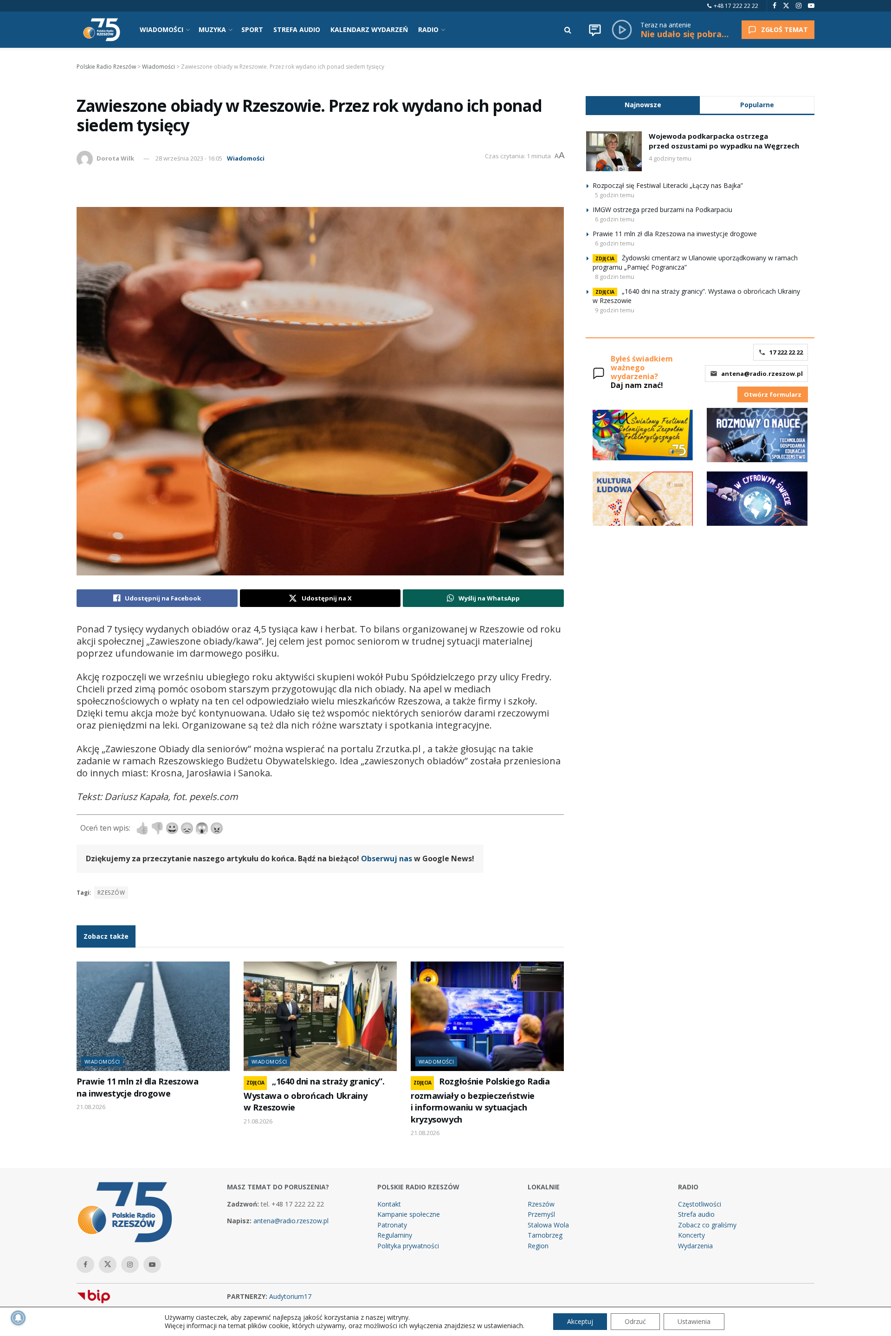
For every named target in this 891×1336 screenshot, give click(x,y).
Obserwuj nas (386, 858)
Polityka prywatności (408, 1245)
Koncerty (691, 1235)
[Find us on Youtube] (811, 6)
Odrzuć (635, 1321)
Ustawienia (694, 1321)
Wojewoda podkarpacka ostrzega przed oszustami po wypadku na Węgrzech (724, 140)
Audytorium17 (290, 1296)
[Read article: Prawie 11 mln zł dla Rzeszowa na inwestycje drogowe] (153, 1016)
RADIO (428, 29)
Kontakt (389, 1204)
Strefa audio (696, 1214)
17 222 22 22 (786, 352)
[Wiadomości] (595, 29)
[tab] (643, 104)
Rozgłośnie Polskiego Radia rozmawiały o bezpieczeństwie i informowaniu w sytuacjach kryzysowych (480, 1100)
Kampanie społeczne (408, 1214)
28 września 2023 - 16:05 (188, 158)
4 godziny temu (670, 158)
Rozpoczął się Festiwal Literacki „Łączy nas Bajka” (668, 185)
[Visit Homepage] (102, 29)
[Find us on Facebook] (774, 6)
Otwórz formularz (772, 394)
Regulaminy (394, 1235)
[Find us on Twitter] (786, 6)
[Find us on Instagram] (798, 6)
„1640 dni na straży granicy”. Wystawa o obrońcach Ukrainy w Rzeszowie (314, 1094)
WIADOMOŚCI (161, 29)
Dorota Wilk (115, 158)
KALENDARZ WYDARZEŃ (369, 29)
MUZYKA (212, 29)
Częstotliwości (699, 1204)
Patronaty (392, 1224)
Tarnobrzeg (545, 1235)
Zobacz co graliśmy (707, 1224)
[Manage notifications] (18, 1317)
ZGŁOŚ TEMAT (784, 29)
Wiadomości (246, 158)
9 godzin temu (614, 310)
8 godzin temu (614, 276)
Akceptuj (580, 1321)
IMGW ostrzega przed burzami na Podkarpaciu (662, 209)
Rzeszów (111, 893)
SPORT (252, 29)
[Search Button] (567, 30)
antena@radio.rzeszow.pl (762, 373)
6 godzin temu (614, 219)
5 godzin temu (614, 195)
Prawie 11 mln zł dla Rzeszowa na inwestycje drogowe (137, 1087)
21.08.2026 (91, 1107)
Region (538, 1245)
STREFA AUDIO (296, 29)
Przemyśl (541, 1214)
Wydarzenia (695, 1245)
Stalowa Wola (548, 1224)
